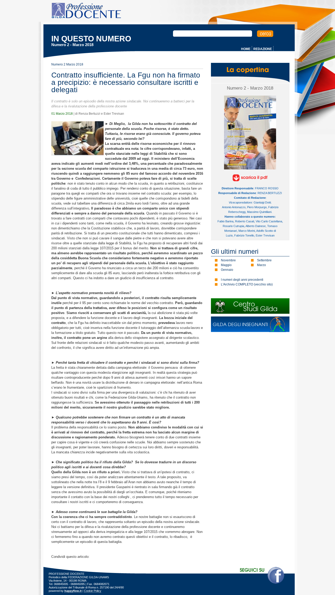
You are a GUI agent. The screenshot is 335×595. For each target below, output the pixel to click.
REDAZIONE (262, 49)
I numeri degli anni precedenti (242, 280)
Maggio (226, 265)
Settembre (264, 260)
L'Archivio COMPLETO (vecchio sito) (247, 284)
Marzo (261, 265)
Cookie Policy (92, 590)
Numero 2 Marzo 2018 (67, 64)
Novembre (228, 260)
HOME (245, 49)
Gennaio (227, 270)
